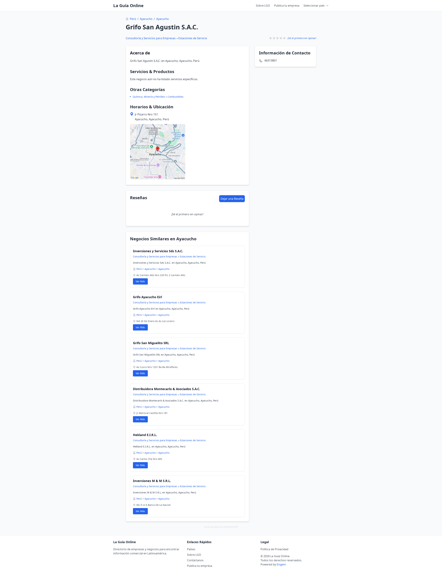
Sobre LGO (263, 5)
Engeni (281, 564)
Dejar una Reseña (231, 199)
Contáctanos (195, 560)
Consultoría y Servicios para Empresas (151, 38)
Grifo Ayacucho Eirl (147, 297)
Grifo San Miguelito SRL (151, 343)
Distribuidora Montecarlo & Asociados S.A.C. (166, 389)
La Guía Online (128, 5)
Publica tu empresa (286, 5)
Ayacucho (146, 19)
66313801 (271, 60)
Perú (133, 19)
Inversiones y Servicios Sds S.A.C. (158, 251)
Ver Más (140, 281)
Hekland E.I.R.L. (145, 435)
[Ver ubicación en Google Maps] (157, 151)
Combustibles (176, 96)
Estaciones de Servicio (192, 38)
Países (191, 549)
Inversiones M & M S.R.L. (152, 481)
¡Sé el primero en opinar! (301, 38)
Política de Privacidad (274, 549)
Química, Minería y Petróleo (149, 96)
